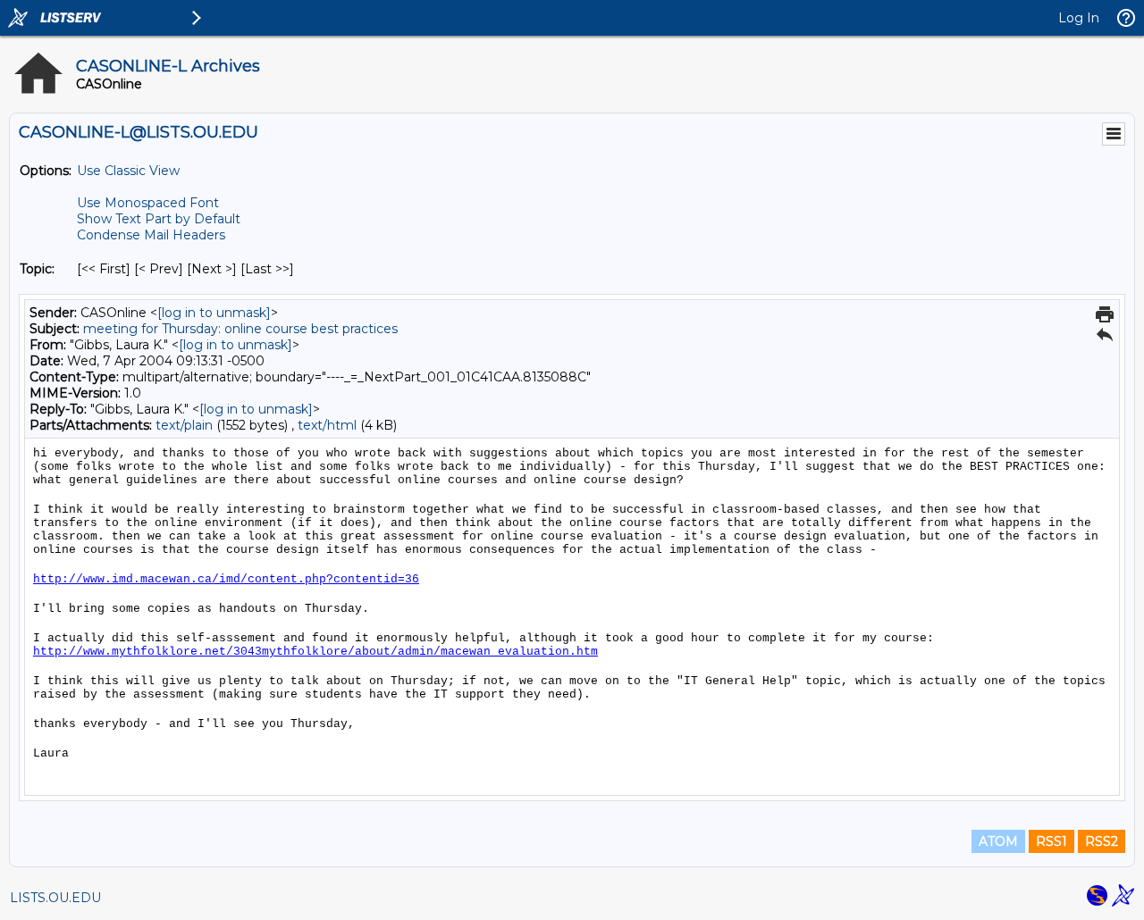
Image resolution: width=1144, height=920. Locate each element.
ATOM (998, 841)
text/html (327, 425)
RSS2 (1101, 841)
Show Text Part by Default (158, 219)
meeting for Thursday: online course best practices (240, 329)
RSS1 (1051, 841)
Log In (1078, 18)
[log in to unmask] (214, 313)
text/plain (184, 425)
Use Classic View (128, 171)
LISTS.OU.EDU (55, 898)
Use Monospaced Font (148, 203)
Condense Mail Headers (151, 235)
